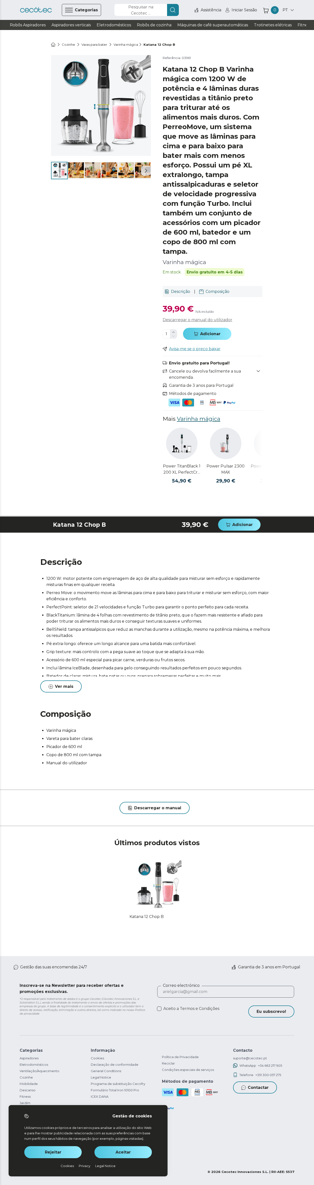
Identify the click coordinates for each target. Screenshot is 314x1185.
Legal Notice (101, 1077)
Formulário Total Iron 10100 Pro (115, 1090)
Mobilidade (29, 1084)
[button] (146, 171)
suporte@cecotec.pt (250, 1058)
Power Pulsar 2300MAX (226, 469)
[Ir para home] (53, 44)
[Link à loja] (36, 10)
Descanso (28, 1090)
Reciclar (168, 1063)
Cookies (97, 1058)
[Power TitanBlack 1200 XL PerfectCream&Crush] (181, 443)
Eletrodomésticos (34, 1064)
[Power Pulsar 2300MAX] (225, 443)
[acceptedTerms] (159, 1008)
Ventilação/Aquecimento (39, 1071)
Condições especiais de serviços (188, 1070)
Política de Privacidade (180, 1057)
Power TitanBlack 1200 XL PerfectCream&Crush (181, 469)
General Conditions (106, 1071)
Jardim (25, 1103)
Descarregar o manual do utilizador (197, 319)
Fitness (25, 1096)
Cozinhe (26, 1077)
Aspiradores (29, 1058)
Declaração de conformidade (114, 1064)
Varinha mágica (198, 418)
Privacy (84, 1166)
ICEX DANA (99, 1096)
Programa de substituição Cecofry (118, 1084)
